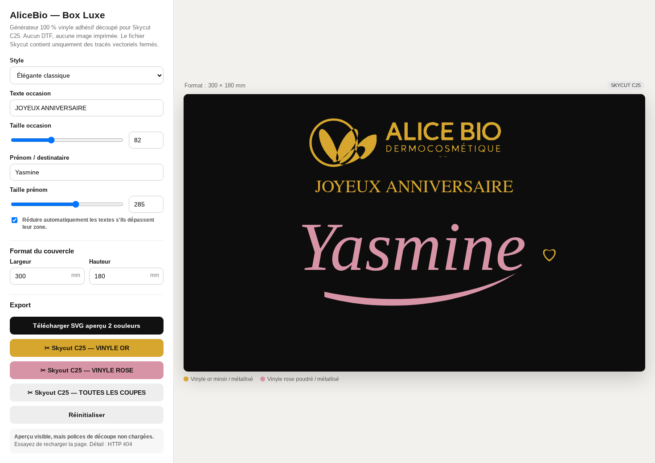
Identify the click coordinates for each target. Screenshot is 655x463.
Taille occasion (30, 125)
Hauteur (100, 261)
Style (17, 60)
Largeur (20, 261)
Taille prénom (29, 189)
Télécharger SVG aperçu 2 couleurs (86, 325)
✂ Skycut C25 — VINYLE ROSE (87, 370)
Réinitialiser (87, 414)
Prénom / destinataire (39, 157)
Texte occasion (30, 93)
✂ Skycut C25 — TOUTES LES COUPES (87, 392)
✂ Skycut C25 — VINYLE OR (87, 347)
